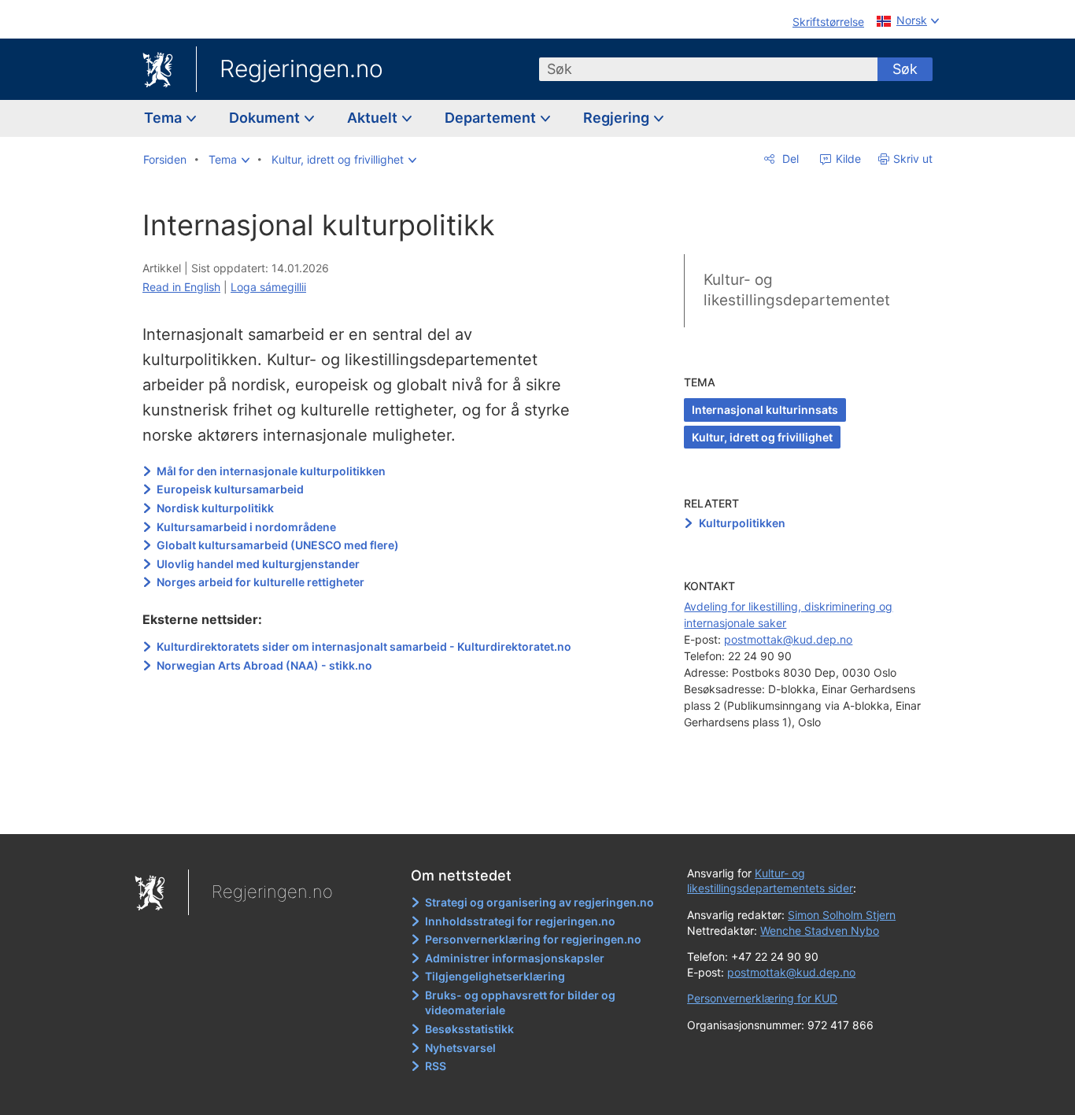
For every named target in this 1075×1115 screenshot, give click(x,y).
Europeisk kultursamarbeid (230, 489)
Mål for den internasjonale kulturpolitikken (271, 471)
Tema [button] (164, 117)
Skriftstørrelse (828, 21)
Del (789, 158)
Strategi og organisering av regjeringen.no (539, 902)
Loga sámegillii (268, 287)
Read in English (181, 287)
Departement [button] (492, 117)
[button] (229, 160)
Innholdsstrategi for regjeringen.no (520, 921)
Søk (905, 69)
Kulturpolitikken (742, 523)
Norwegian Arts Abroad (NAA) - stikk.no (264, 665)
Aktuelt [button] (374, 117)
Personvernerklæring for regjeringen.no (533, 939)
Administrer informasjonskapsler (514, 958)
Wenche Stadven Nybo (819, 930)
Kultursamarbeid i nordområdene (246, 527)
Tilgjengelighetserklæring (495, 976)
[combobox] (708, 69)
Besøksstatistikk (469, 1029)
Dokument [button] (266, 117)
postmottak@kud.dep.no (788, 639)
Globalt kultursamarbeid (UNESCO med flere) (278, 545)
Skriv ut (913, 158)
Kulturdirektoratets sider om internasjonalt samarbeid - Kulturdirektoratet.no (364, 646)
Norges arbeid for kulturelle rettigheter (260, 582)
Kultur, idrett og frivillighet (762, 437)
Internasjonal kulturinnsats (765, 409)
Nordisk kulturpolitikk (215, 508)
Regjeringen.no (301, 68)
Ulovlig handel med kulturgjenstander (258, 563)
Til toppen (371, 810)
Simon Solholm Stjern (842, 914)
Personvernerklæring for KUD (762, 998)
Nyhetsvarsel (460, 1047)
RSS (435, 1066)
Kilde (847, 158)
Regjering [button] (617, 117)
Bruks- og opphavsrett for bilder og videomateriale (520, 1002)
